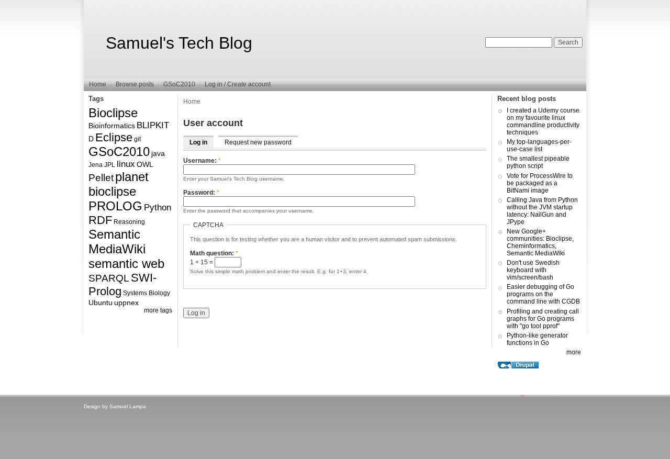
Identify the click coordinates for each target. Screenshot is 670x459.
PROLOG (115, 206)
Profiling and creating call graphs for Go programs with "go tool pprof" (543, 319)
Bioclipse (113, 113)
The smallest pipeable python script (538, 162)
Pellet (101, 177)
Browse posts (135, 84)
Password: (201, 192)
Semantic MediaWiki (117, 241)
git (137, 139)
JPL (109, 165)
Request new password (258, 142)
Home (97, 84)
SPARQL (108, 278)
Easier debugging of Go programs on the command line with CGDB (543, 294)
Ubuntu (100, 302)
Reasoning (129, 222)
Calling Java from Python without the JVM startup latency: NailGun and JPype (542, 211)
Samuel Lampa (127, 406)
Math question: (214, 253)
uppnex (126, 302)
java (158, 153)
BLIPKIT (153, 125)
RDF (100, 220)
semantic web (126, 263)
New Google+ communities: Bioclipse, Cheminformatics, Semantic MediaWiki (540, 242)
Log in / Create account (238, 84)
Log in (198, 142)
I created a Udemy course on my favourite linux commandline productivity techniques (543, 121)
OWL (145, 164)
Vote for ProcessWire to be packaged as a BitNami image (540, 183)
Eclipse (113, 137)
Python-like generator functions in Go (537, 339)
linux (126, 164)
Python (157, 207)
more (573, 352)
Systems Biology (146, 293)
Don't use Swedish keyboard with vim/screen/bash (533, 270)
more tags (158, 310)
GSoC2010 (179, 84)
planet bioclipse (118, 184)
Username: (202, 160)
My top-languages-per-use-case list (539, 145)
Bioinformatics (111, 125)
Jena (95, 165)
